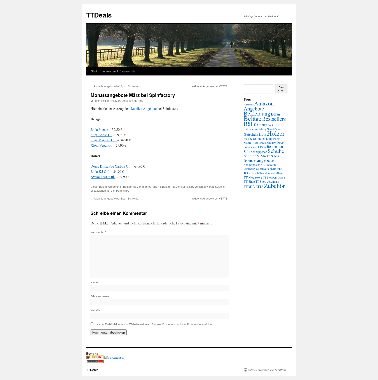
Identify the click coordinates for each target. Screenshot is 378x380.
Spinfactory (187, 186)
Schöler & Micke (257, 155)
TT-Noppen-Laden (274, 177)
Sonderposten (252, 165)
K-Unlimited (257, 139)
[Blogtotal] (95, 357)
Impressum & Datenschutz (118, 71)
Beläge (127, 186)
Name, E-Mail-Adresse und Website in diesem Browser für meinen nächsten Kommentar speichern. (155, 324)
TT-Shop (249, 181)
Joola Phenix (99, 129)
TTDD (248, 186)
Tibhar (247, 173)
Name (95, 282)
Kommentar (98, 232)
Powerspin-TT (251, 147)
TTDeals (99, 14)
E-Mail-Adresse (101, 296)
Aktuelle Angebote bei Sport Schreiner (115, 86)
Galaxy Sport (265, 129)
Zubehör (274, 185)
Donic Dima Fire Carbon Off (111, 166)
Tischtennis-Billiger (271, 173)
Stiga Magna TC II (104, 140)
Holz (262, 134)
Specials (271, 164)
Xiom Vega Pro (101, 145)
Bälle (250, 123)
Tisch (255, 172)
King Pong (273, 138)
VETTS (258, 186)
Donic (271, 125)
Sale (247, 151)
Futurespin (250, 129)
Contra (262, 124)
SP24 (264, 164)
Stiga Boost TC (101, 134)
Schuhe (276, 150)
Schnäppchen (259, 152)
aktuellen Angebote (143, 108)
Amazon (264, 103)
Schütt (275, 156)
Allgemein (249, 104)
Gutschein (251, 134)
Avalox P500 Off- (103, 176)
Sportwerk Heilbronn (269, 168)
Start (94, 71)
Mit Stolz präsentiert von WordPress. (267, 369)
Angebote (254, 108)
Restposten (275, 146)
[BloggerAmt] (114, 357)
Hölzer (137, 186)
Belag (275, 114)
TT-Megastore (253, 177)
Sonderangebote (259, 160)
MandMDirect (275, 142)
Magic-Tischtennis (255, 143)
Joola (246, 138)
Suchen (281, 89)
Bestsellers (274, 118)
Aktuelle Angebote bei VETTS (211, 86)
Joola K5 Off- (100, 171)
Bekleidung (257, 113)
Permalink (122, 190)
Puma (263, 147)
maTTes (138, 100)
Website (95, 310)
